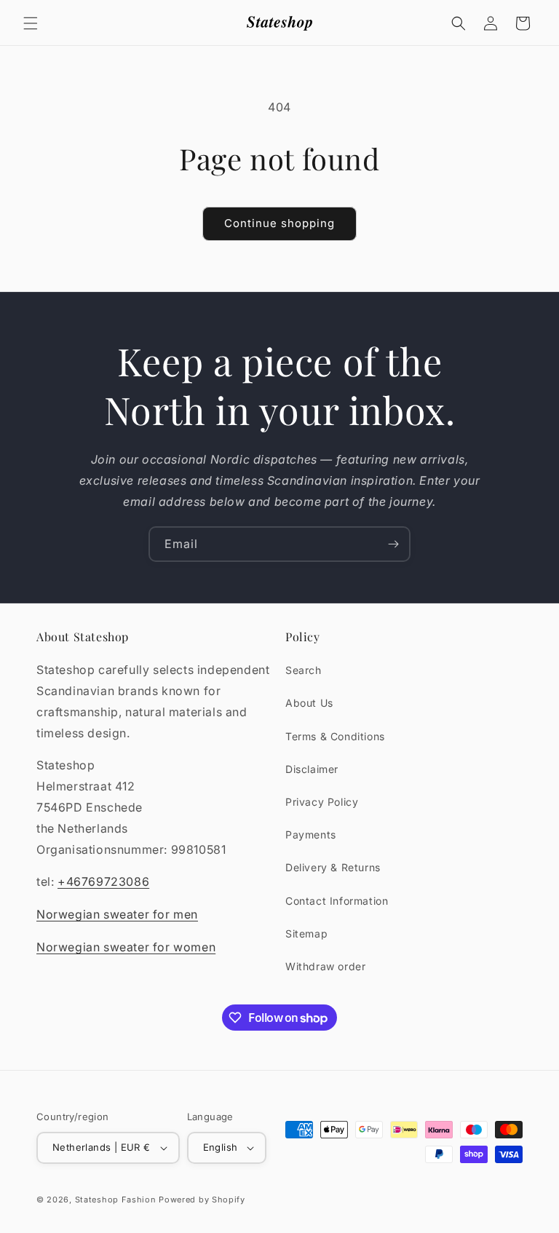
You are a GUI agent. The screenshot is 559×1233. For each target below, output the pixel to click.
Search (303, 670)
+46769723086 (103, 881)
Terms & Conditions (335, 736)
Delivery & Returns (333, 867)
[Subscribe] (393, 544)
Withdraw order (325, 966)
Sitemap (306, 933)
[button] (31, 23)
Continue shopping (279, 223)
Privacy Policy (321, 802)
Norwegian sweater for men (117, 914)
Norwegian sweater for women (125, 947)
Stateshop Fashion (115, 1199)
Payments (310, 834)
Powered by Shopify (202, 1199)
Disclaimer (311, 769)
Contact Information (336, 901)
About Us (309, 703)
